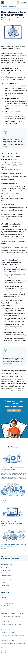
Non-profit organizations (6, 575)
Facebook (15, 19)
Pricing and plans (5, 567)
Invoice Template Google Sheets (7, 619)
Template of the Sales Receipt (18, 624)
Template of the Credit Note (19, 643)
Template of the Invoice (6, 624)
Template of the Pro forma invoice (8, 637)
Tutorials (3, 582)
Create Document (15, 410)
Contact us (3, 597)
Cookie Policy (4, 650)
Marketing (8, 17)
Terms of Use (4, 652)
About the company (5, 594)
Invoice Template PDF (21, 613)
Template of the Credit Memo (7, 643)
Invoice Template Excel (16, 616)
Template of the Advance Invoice (7, 632)
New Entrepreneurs (5, 570)
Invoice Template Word (5, 616)
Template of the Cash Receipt (7, 635)
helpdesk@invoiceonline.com (10, 558)
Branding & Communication (9, 6)
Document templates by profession (8, 613)
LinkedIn (8, 19)
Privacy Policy (4, 647)
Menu (24, 2)
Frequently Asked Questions (7, 572)
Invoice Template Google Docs (7, 621)
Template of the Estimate (19, 635)
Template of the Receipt (20, 621)
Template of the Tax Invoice (6, 629)
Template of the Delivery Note (7, 627)
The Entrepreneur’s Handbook (8, 588)
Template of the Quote (19, 627)
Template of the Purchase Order (7, 640)
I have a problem (5, 585)
